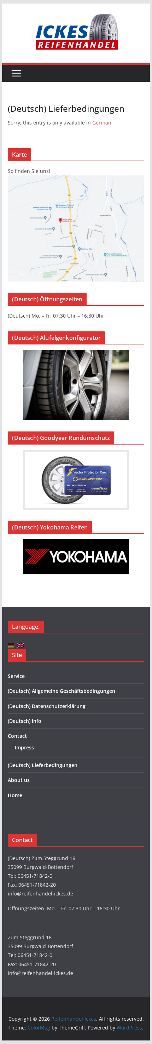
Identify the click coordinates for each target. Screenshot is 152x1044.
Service (16, 676)
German (101, 122)
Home (15, 795)
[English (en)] (20, 645)
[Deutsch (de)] (11, 645)
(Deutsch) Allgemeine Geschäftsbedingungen (61, 691)
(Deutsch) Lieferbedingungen (42, 765)
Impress (24, 747)
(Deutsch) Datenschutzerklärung (47, 706)
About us (19, 780)
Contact (17, 735)
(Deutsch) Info (24, 721)
